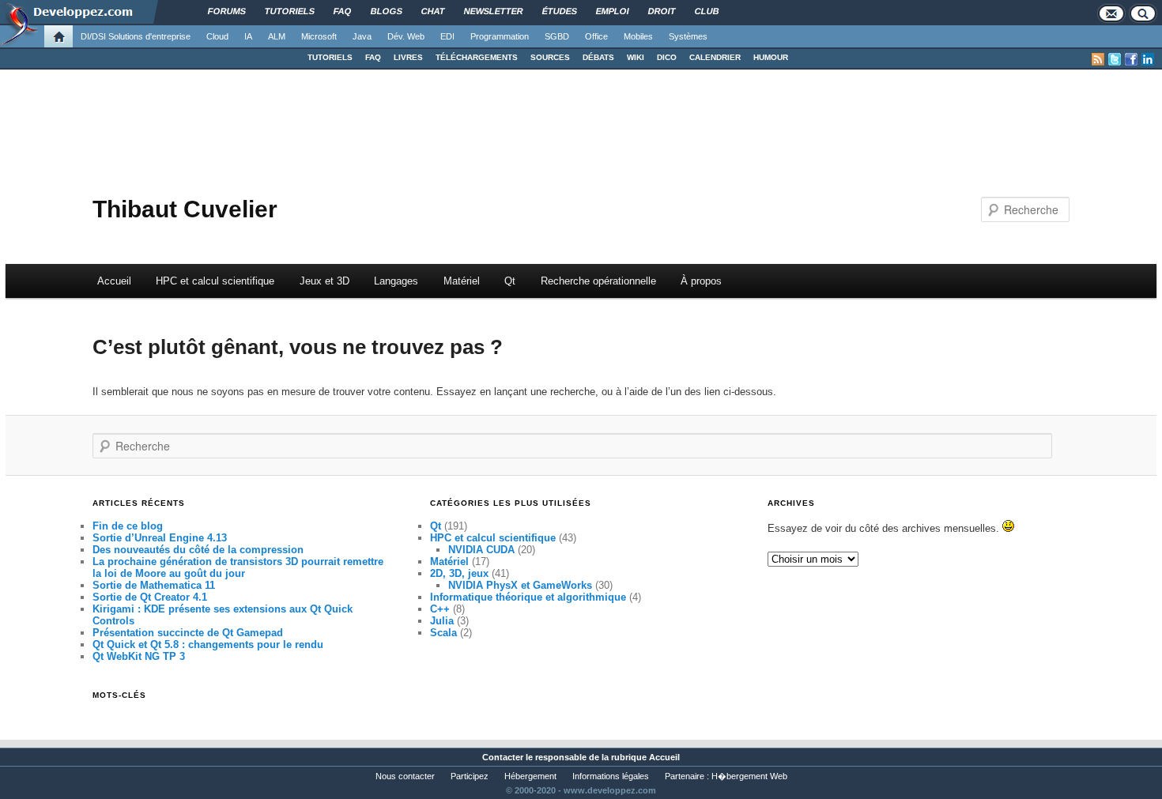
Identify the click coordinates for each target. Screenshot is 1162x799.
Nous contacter (405, 776)
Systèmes (688, 36)
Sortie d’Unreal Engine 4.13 (159, 538)
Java (362, 36)
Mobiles (638, 36)
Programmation (499, 36)
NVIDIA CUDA (481, 550)
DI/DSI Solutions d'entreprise (136, 36)
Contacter (502, 757)
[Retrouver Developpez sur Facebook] (1131, 59)
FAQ (373, 57)
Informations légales (610, 776)
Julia (442, 621)
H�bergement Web (749, 776)
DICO (667, 57)
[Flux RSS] (1098, 59)
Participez (470, 776)
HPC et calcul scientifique (215, 281)
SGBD (557, 36)
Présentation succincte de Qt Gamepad (187, 633)
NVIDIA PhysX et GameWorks (520, 585)
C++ (440, 609)
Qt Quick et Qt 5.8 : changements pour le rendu (207, 644)
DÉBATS (598, 57)
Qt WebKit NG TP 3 (138, 656)
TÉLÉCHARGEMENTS (477, 57)
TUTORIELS (330, 57)
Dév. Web (405, 36)
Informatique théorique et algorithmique (528, 597)
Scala (443, 633)
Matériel (461, 281)
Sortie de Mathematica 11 (153, 585)
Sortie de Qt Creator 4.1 (149, 597)
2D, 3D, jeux (459, 573)
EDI (447, 36)
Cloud (217, 36)
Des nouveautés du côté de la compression (198, 550)
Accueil (114, 281)
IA (248, 36)
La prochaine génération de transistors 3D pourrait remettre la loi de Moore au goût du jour (237, 567)
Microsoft (319, 36)
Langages (396, 281)
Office (596, 36)
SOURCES (550, 57)
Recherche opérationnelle (598, 281)
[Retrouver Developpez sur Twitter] (1114, 59)
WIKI (635, 57)
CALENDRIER (715, 57)
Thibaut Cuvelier (184, 209)
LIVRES (408, 57)
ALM (276, 36)
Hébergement (530, 776)
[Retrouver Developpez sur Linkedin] (1147, 59)
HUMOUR (770, 57)
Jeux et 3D (324, 281)
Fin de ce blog (127, 526)
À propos (701, 281)
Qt (509, 281)
